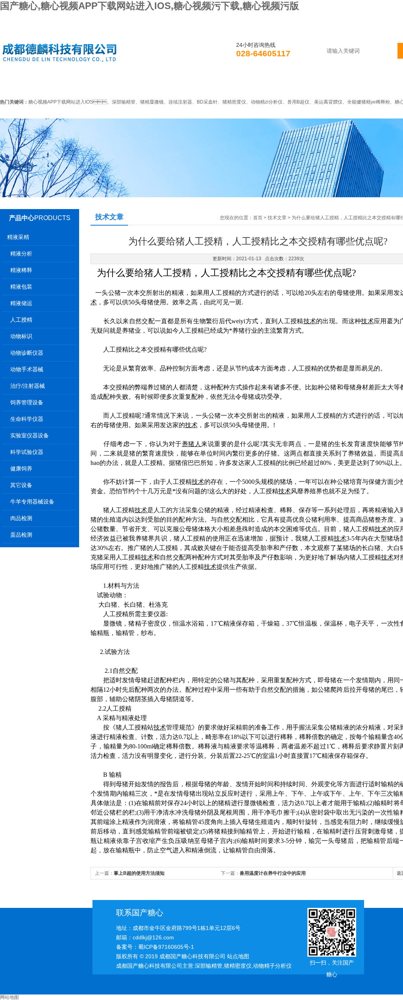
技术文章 (277, 217)
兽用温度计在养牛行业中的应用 (273, 873)
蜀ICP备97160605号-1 (166, 947)
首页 (22, 84)
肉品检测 (21, 518)
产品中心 (21, 218)
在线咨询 (343, 84)
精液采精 (18, 237)
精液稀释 (21, 270)
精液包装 (21, 286)
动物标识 (21, 336)
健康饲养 (21, 468)
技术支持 (234, 84)
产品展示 (180, 84)
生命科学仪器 (26, 419)
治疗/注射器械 (27, 386)
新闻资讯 (126, 84)
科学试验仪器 (26, 452)
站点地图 (238, 956)
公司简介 (71, 84)
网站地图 (9, 997)
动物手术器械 (26, 369)
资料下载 (288, 84)
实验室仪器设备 (29, 435)
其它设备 (21, 485)
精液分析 (21, 253)
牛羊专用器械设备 (32, 501)
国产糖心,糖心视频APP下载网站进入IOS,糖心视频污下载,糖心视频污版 (149, 5)
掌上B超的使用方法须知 (139, 873)
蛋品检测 (21, 534)
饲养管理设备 (26, 402)
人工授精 (21, 320)
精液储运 (21, 303)
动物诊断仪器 (26, 353)
